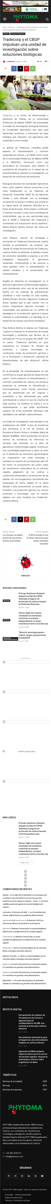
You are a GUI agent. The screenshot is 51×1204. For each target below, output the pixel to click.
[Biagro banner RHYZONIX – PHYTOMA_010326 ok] (25, 885)
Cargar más (24, 863)
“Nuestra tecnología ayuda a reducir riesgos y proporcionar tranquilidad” (32, 635)
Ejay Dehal (7, 980)
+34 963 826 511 (13, 1153)
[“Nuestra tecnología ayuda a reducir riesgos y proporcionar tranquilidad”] (9, 636)
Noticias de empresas (17, 33)
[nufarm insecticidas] (25, 764)
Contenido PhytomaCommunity (10, 638)
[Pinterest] (26, 68)
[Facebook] (14, 68)
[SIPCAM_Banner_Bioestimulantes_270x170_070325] (25, 734)
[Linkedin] (29, 1176)
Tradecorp (8, 115)
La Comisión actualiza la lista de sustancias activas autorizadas (13, 538)
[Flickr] (15, 1176)
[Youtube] (42, 1176)
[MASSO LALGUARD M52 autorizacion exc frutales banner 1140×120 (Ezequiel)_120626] (25, 9)
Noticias (11, 27)
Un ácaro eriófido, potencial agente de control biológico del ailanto (25, 904)
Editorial (11, 61)
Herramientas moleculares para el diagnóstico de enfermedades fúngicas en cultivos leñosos (33, 1040)
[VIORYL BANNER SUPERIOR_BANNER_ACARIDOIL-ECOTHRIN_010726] (25, 3)
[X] (20, 68)
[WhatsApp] (32, 68)
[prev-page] (4, 646)
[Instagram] (22, 1176)
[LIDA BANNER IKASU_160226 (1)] (25, 794)
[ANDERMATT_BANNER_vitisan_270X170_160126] (25, 871)
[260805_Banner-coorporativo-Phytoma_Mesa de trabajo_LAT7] (25, 874)
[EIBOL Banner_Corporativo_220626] (25, 878)
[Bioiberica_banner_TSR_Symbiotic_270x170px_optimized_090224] (25, 704)
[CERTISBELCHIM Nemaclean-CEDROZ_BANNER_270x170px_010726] (25, 675)
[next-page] (8, 646)
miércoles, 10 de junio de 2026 (15, 912)
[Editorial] (4, 61)
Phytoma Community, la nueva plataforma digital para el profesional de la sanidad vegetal (24, 939)
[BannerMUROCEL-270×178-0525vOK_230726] (25, 881)
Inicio (5, 27)
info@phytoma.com (14, 1156)
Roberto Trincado (10, 956)
